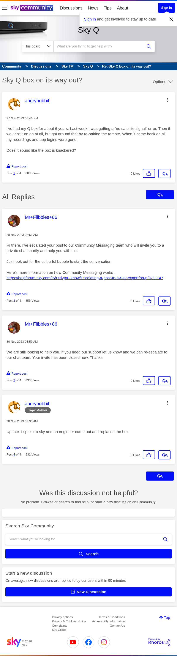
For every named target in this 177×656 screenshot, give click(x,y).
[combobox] (99, 46)
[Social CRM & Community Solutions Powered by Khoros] (159, 642)
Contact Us (117, 625)
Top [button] (167, 617)
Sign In (166, 7)
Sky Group (59, 629)
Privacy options (62, 617)
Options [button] (159, 82)
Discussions (71, 8)
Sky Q (88, 29)
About (122, 8)
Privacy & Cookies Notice (69, 621)
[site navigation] (4, 8)
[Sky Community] (32, 8)
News (93, 8)
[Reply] (164, 173)
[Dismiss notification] (171, 19)
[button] (167, 100)
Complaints (59, 625)
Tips (108, 8)
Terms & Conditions (111, 617)
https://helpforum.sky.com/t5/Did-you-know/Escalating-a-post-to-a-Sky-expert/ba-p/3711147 (84, 278)
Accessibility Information (108, 621)
